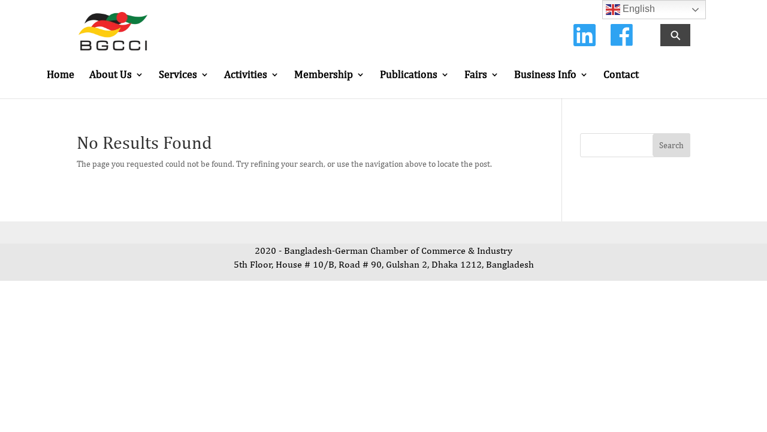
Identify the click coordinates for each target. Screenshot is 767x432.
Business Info (545, 75)
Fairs (475, 75)
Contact (621, 75)
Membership (323, 75)
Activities (245, 75)
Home (60, 75)
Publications (408, 75)
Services (178, 75)
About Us (110, 75)
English (637, 9)
